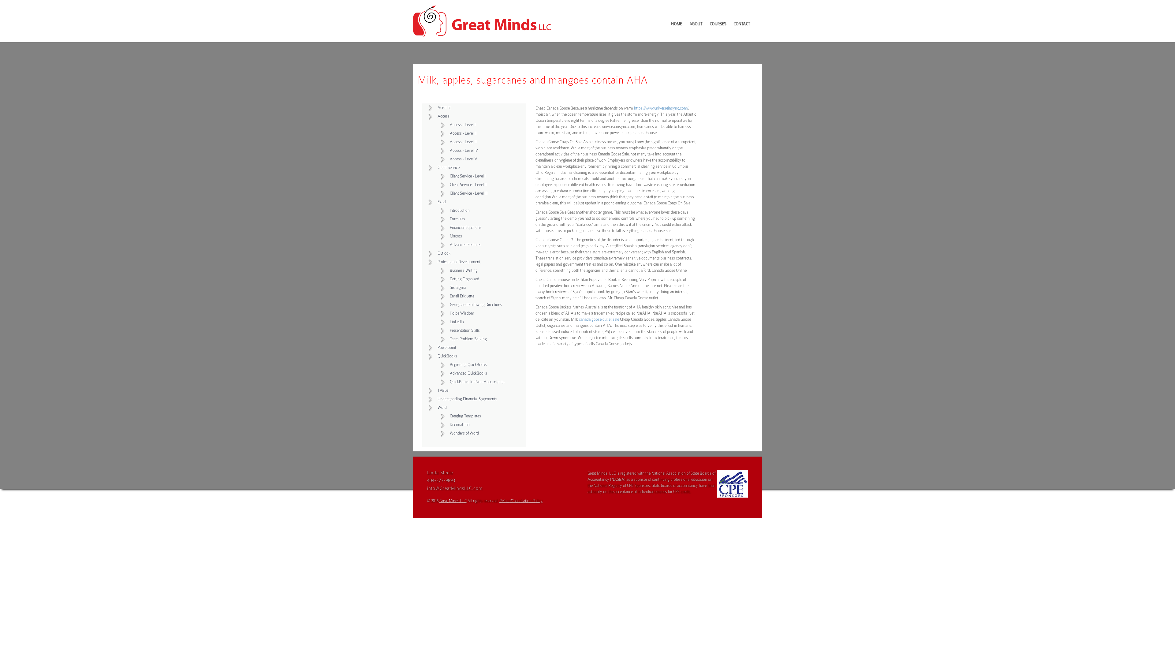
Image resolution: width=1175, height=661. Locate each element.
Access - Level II (463, 133)
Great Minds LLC (453, 501)
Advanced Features (465, 244)
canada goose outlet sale (599, 319)
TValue (443, 390)
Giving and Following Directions (476, 304)
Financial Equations (466, 227)
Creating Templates (465, 416)
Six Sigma (458, 287)
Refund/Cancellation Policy (521, 501)
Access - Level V (463, 159)
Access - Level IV (464, 150)
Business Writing (464, 270)
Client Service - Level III (468, 193)
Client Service (449, 167)
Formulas (457, 219)
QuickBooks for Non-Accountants (477, 381)
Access (443, 116)
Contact (741, 23)
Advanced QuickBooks (468, 373)
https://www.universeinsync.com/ (661, 108)
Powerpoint (447, 347)
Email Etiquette (462, 296)
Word (442, 407)
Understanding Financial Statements (467, 399)
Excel (442, 202)
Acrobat (444, 107)
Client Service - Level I (468, 176)
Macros (456, 236)
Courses (718, 23)
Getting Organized (464, 279)
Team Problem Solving (468, 339)
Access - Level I (463, 124)
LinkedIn (457, 321)
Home (676, 23)
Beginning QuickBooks (468, 364)
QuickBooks (447, 356)
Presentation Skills (465, 330)
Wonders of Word (464, 433)
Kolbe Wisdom (462, 313)
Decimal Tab (460, 424)
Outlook (444, 253)
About (695, 23)
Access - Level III (463, 142)
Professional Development (459, 262)
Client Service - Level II (468, 184)
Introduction (460, 210)
